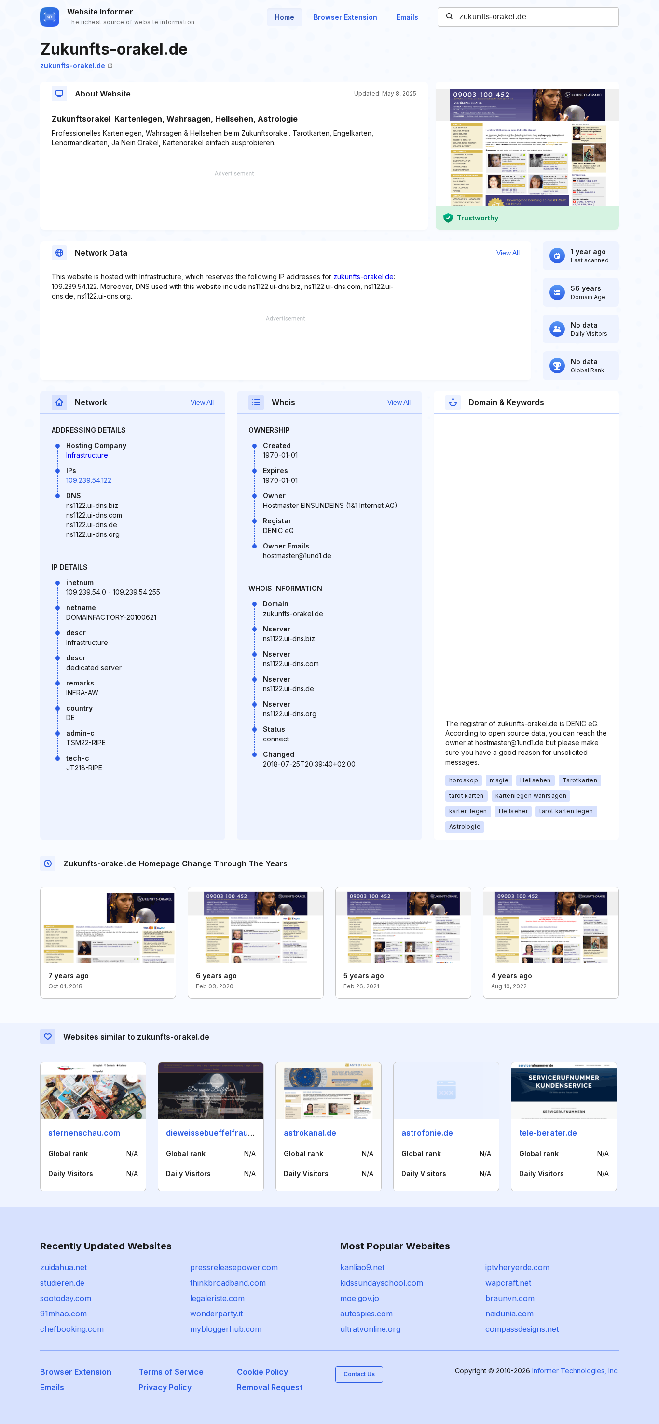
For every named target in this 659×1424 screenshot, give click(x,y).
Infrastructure (87, 455)
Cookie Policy (262, 1372)
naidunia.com (509, 1313)
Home (284, 17)
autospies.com (366, 1313)
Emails (407, 17)
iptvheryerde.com (517, 1267)
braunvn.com (510, 1298)
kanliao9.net (362, 1267)
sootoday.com (65, 1298)
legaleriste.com (217, 1298)
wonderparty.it (216, 1313)
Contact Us (359, 1374)
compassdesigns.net (522, 1329)
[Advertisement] (234, 200)
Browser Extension (345, 17)
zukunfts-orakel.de (72, 65)
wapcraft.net (508, 1282)
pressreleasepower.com (234, 1267)
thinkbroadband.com (228, 1282)
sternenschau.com (84, 1132)
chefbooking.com (72, 1329)
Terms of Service (171, 1372)
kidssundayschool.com (381, 1282)
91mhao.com (63, 1313)
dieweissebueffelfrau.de (213, 1132)
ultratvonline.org (370, 1329)
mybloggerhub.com (225, 1329)
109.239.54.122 (88, 480)
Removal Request (269, 1387)
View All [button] (508, 253)
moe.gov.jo (359, 1298)
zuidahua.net (63, 1267)
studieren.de (62, 1282)
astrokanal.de (310, 1132)
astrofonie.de (427, 1132)
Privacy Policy (165, 1387)
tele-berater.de (548, 1132)
